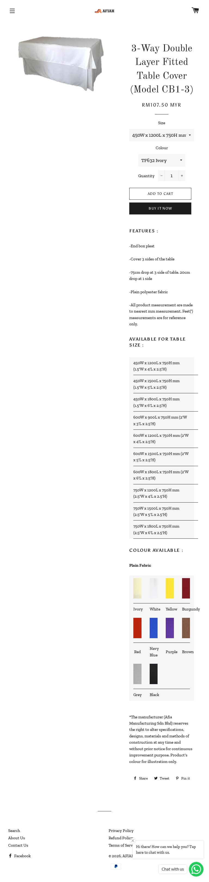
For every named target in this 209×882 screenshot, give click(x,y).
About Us (16, 838)
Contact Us (18, 845)
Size (161, 122)
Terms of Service (123, 845)
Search (14, 830)
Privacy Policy (121, 830)
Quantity (146, 175)
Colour (162, 147)
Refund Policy (121, 838)
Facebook (22, 855)
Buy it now (160, 208)
